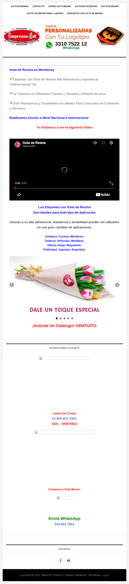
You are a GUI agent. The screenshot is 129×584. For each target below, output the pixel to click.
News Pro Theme (51, 575)
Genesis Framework (76, 575)
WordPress (94, 575)
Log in (105, 575)
